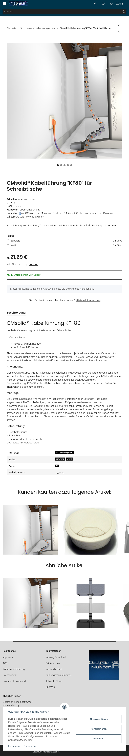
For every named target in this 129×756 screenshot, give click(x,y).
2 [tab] (61, 165)
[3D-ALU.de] (18, 4)
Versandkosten (54, 669)
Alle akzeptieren (99, 719)
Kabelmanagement (29, 209)
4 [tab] (68, 165)
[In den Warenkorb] (9, 41)
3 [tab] (64, 165)
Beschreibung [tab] (16, 313)
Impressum (9, 657)
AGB (5, 663)
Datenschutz (9, 675)
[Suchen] (123, 12)
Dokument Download (14, 681)
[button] (95, 3)
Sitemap (50, 687)
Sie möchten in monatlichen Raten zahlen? (64, 300)
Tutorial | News (54, 681)
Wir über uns (53, 663)
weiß (66, 245)
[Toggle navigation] (4, 2)
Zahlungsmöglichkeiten (58, 675)
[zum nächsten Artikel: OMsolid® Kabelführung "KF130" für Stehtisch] (118, 24)
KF (57, 466)
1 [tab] (58, 165)
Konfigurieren (99, 728)
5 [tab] (71, 165)
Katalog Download (56, 657)
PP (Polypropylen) (64, 452)
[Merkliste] (103, 3)
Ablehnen (98, 738)
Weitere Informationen (88, 300)
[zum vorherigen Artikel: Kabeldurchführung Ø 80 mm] (118, 32)
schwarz (66, 240)
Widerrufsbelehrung (14, 669)
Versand (33, 264)
